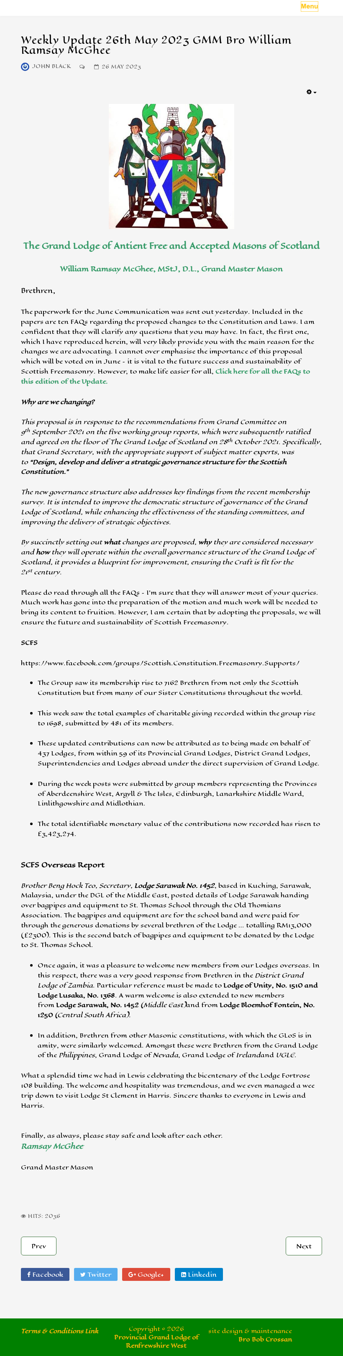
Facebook (47, 1274)
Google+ (150, 1274)
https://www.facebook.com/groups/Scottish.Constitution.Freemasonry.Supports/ (160, 663)
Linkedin (201, 1274)
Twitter (98, 1274)
